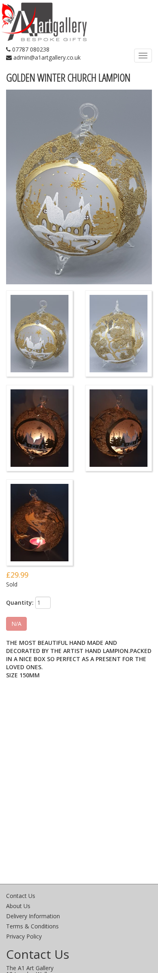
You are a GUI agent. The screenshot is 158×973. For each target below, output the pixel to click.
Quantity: (20, 602)
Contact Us (20, 896)
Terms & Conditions (32, 926)
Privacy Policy (24, 936)
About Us (18, 906)
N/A (16, 623)
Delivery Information (33, 916)
